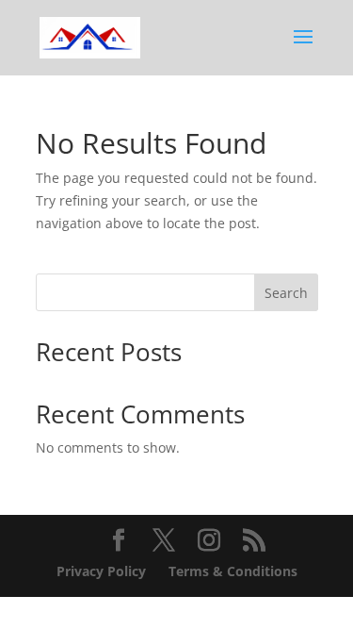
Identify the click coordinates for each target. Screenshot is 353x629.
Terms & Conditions (232, 571)
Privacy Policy (101, 571)
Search (286, 293)
